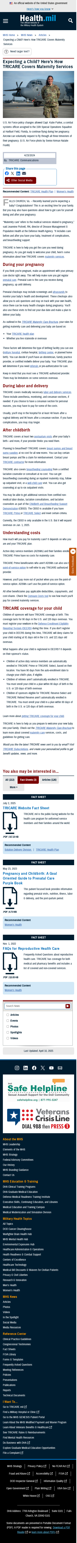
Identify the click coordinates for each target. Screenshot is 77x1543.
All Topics (8, 1224)
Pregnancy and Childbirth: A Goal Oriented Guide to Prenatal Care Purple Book (30, 878)
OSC (48, 1496)
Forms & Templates (13, 1359)
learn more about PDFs (44, 1532)
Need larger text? (19, 51)
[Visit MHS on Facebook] (34, 1069)
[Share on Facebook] (7, 173)
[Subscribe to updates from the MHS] (60, 1069)
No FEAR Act (59, 1466)
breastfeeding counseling (39, 469)
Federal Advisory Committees (18, 1160)
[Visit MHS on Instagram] (17, 1069)
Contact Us (9, 1175)
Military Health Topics (17, 1219)
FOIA (61, 1473)
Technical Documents (14, 1395)
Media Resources (12, 1327)
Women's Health (65, 191)
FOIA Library (9, 1354)
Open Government (15, 1488)
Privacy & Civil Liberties (15, 1275)
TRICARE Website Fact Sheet (26, 808)
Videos (14, 1038)
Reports (7, 1390)
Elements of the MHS (14, 1149)
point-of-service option (14, 567)
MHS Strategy (10, 1154)
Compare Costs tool (38, 596)
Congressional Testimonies (17, 1344)
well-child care (34, 483)
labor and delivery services (57, 392)
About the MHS (13, 1139)
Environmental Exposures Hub (18, 1244)
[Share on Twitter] (13, 173)
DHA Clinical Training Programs (19, 1187)
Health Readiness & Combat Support (22, 1254)
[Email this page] (24, 173)
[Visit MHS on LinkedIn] (25, 1069)
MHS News (10, 1297)
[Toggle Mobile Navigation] (5, 21)
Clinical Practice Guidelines (17, 1339)
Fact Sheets (9, 1349)
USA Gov (62, 1488)
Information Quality (53, 1481)
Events (14, 1021)
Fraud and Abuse (18, 1473)
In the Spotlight (11, 1317)
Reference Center (14, 1334)
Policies (7, 1375)
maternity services (54, 256)
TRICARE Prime (12, 513)
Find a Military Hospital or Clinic (19, 1412)
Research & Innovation (15, 1280)
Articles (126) (49, 780)
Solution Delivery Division (18, 850)
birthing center (46, 352)
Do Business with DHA (15, 1443)
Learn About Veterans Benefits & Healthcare (26, 1427)
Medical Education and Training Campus (24, 1207)
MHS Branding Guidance (15, 1170)
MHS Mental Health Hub (15, 1239)
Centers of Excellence (14, 1259)
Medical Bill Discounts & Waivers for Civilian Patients (30, 1270)
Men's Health (9, 1285)
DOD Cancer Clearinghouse (17, 1229)
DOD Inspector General (22, 1481)
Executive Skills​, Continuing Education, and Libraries (30, 1202)
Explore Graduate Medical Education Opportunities (29, 1448)
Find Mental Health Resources (18, 1437)
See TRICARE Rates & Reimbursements (24, 1432)
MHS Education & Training (20, 1181)
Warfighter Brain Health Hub (17, 1234)
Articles (14, 1015)
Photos (14, 1026)
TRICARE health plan (23, 334)
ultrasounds (59, 292)
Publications (9, 1385)
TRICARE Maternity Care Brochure (40, 322)
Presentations (10, 1380)
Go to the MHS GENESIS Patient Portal (24, 1417)
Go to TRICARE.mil (13, 1407)
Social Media (9, 1322)
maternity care (37, 732)
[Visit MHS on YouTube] (51, 1069)
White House (29, 1496)
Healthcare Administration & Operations (23, 1249)
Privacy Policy (35, 1466)
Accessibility (42, 1473)
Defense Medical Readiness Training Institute (26, 1197)
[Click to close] (73, 551)
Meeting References (13, 1370)
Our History (9, 1165)
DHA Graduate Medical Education (20, 1192)
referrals (34, 366)
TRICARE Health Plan (41, 191)
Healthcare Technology (15, 1265)
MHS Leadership (11, 1144)
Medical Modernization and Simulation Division (27, 1212)
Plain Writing (41, 1488)
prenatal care (9, 280)
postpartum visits (43, 436)
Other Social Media (22, 180)
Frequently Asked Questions (17, 1364)
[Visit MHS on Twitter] (43, 1069)
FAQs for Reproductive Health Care (31, 948)
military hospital (12, 352)
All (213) (9, 780)
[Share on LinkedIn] (18, 173)
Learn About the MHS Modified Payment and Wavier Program (34, 1422)
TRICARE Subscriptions (15, 749)
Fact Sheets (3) (28, 780)
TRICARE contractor (13, 462)
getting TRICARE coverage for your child (43, 716)
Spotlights (16, 1032)
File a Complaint (11, 1453)
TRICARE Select (32, 513)
